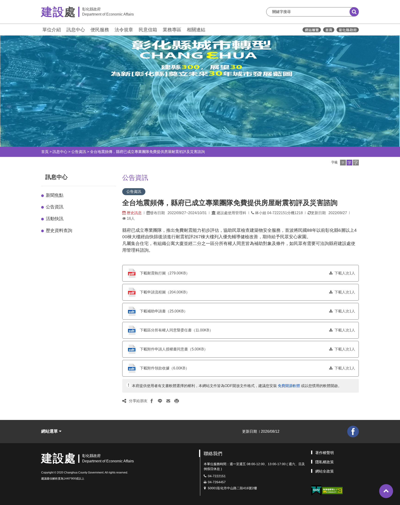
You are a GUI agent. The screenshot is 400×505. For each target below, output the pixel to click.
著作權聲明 (324, 453)
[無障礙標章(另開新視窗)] (332, 490)
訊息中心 (75, 29)
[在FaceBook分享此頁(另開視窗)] (151, 401)
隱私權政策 (324, 462)
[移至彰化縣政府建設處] (328, 29)
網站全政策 (324, 471)
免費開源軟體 (289, 386)
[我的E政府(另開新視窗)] (316, 490)
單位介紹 (51, 29)
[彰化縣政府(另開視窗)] (348, 29)
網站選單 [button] (50, 431)
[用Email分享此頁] (168, 401)
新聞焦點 (54, 195)
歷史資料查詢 (59, 230)
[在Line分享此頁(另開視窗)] (160, 401)
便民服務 (100, 29)
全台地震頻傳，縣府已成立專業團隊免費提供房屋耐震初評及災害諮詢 (147, 152)
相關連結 (196, 29)
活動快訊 (54, 218)
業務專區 (172, 29)
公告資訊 (78, 152)
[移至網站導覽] (312, 29)
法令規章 (124, 29)
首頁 (45, 152)
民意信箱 (148, 29)
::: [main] (119, 176)
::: (39, 29)
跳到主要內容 (16, 3)
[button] (343, 162)
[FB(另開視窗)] (353, 431)
